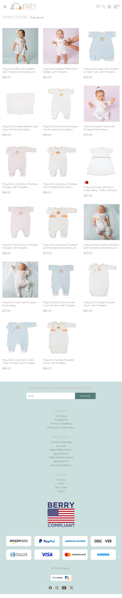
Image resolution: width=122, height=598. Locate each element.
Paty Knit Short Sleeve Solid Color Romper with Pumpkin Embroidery (59, 304)
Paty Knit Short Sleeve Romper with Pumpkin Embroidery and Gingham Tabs (101, 246)
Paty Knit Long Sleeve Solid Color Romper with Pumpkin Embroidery (18, 361)
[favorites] (98, 6)
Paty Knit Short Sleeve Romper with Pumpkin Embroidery (60, 128)
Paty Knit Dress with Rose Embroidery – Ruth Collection (100, 189)
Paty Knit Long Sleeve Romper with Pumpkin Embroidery (60, 185)
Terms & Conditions (61, 423)
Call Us (61, 491)
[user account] (109, 6)
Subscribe (85, 395)
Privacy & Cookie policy (61, 427)
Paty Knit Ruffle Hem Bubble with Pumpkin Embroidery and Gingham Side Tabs (19, 70)
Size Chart (61, 487)
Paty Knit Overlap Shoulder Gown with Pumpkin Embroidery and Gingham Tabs (58, 361)
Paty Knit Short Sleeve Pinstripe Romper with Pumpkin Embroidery (20, 246)
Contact (61, 479)
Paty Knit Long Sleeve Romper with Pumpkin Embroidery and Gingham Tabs (60, 246)
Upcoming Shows (61, 465)
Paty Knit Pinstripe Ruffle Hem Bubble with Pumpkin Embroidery (60, 70)
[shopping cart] (114, 6)
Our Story (61, 415)
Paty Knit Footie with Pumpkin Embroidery (19, 304)
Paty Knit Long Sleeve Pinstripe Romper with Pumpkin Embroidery (20, 185)
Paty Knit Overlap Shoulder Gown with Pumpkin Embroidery (99, 304)
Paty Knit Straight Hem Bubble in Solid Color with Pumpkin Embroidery (101, 70)
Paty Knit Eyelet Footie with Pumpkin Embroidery (99, 128)
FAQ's (61, 483)
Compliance (61, 419)
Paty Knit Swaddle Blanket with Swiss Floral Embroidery (20, 128)
